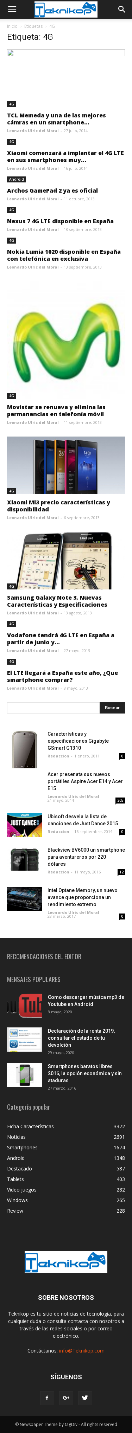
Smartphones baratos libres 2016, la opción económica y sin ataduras (85, 1073)
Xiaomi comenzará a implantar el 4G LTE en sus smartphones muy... (65, 156)
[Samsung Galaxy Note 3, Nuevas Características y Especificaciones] (66, 560)
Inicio (12, 26)
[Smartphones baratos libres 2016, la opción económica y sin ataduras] (24, 1075)
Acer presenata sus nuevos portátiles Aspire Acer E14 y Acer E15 (85, 781)
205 (120, 800)
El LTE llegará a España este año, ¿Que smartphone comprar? (62, 676)
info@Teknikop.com (82, 1350)
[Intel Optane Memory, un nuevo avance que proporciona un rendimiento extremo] (24, 899)
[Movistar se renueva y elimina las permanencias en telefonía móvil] (66, 340)
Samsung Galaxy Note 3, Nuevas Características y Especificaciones (57, 601)
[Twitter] (85, 1398)
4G (11, 104)
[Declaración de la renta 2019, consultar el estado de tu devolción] (24, 1039)
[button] (122, 9)
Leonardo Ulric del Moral (33, 130)
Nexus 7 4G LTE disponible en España (60, 221)
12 (121, 872)
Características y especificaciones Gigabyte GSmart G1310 (78, 741)
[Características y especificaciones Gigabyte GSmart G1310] (24, 749)
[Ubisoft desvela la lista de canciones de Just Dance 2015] (24, 825)
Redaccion (58, 756)
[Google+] (66, 1398)
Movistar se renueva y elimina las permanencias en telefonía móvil (56, 410)
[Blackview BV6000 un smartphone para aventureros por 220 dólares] (24, 858)
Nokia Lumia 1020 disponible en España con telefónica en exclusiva (64, 255)
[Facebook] (47, 1398)
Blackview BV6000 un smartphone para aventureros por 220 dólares (86, 857)
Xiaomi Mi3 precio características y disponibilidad (58, 505)
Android (16, 179)
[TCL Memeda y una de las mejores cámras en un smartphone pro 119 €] (66, 78)
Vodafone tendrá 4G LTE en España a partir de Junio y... (60, 638)
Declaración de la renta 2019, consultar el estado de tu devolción (81, 1038)
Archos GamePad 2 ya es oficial (52, 190)
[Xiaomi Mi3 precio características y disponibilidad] (66, 465)
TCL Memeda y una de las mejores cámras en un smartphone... (56, 118)
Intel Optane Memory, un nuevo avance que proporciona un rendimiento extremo (83, 897)
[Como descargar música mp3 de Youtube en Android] (24, 1006)
